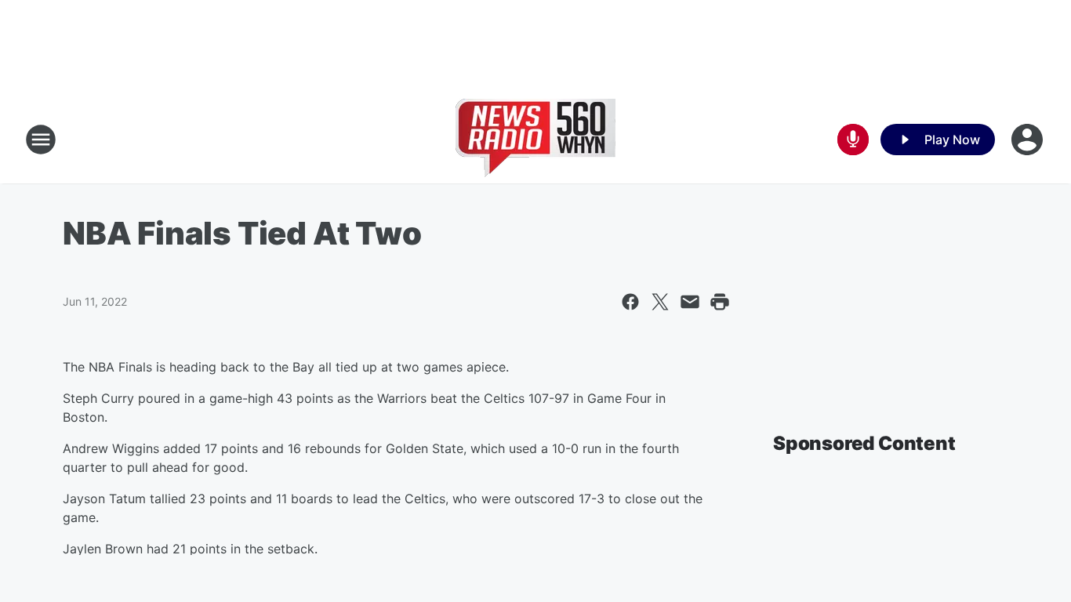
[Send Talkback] (853, 139)
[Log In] (1028, 139)
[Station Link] (535, 139)
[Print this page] (720, 302)
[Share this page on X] (660, 302)
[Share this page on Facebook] (630, 302)
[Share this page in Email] (690, 302)
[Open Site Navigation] (40, 139)
